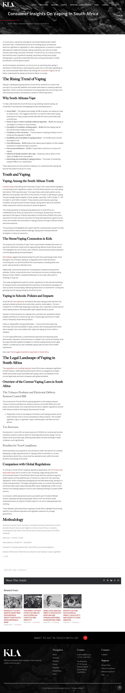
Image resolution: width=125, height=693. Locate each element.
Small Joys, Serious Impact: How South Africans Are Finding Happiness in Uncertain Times (52, 615)
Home (10, 23)
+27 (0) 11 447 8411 (84, 657)
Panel (54, 674)
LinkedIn (104, 654)
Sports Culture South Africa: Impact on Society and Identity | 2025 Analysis (71, 615)
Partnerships (57, 671)
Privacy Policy (106, 665)
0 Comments (17, 624)
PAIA (103, 675)
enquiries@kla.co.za (84, 654)
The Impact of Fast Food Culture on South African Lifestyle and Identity (32, 615)
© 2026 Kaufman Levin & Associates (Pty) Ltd (56, 688)
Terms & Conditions (108, 668)
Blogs (15, 23)
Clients (55, 664)
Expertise (56, 668)
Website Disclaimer (108, 672)
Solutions (56, 658)
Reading (55, 661)
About (55, 654)
